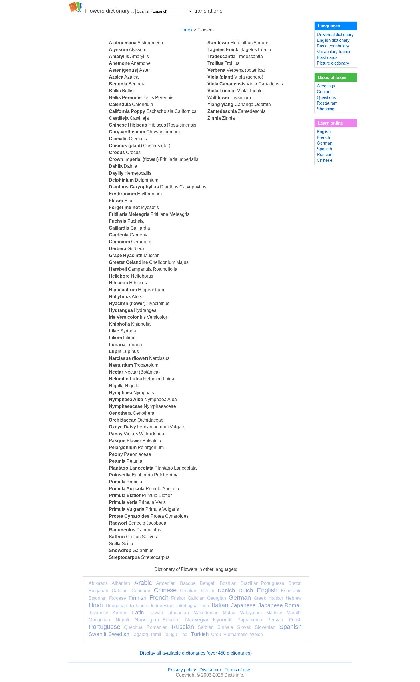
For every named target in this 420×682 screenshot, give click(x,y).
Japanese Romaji (280, 605)
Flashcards (327, 57)
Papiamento (249, 619)
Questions (326, 97)
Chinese (165, 590)
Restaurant (327, 103)
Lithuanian (178, 612)
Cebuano (140, 590)
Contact (324, 91)
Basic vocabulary (333, 46)
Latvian (155, 612)
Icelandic (139, 605)
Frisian (178, 598)
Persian (275, 619)
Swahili (97, 634)
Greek (260, 598)
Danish (226, 590)
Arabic (143, 582)
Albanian (121, 583)
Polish (295, 619)
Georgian (216, 598)
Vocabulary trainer (334, 51)
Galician (196, 598)
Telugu (170, 634)
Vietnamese (235, 634)
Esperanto (291, 590)
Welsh (256, 634)
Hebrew (294, 598)
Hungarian (116, 605)
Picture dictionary (333, 63)
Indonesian (162, 605)
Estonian (98, 598)
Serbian (206, 627)
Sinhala (225, 627)
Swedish (118, 634)
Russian (182, 626)
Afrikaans (98, 583)
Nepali (122, 619)
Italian (220, 605)
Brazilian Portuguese (262, 583)
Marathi (294, 612)
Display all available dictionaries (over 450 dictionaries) (196, 653)
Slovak (244, 627)
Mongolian (99, 619)
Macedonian (206, 612)
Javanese (98, 612)
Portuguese (104, 626)
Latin (138, 612)
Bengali (207, 583)
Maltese (274, 612)
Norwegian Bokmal (157, 620)
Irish (204, 605)
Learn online (330, 123)
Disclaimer (210, 669)
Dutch (246, 590)
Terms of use (237, 669)
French (159, 597)
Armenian (166, 583)
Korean (120, 612)
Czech (207, 590)
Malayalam (250, 612)
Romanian (157, 627)
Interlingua (187, 605)
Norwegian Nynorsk (208, 620)
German (240, 597)
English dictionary (333, 40)
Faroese (117, 598)
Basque (188, 583)
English (267, 590)
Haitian (276, 598)
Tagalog (140, 634)
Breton (295, 583)
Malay (229, 612)
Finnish (138, 598)
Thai (184, 634)
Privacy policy (182, 669)
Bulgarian (98, 590)
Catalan (120, 590)
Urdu (216, 634)
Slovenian (265, 627)
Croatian (188, 590)
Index (187, 29)
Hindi (96, 605)
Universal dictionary (335, 34)
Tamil (155, 634)
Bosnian (228, 583)
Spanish (290, 626)
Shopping (325, 109)
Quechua (133, 627)
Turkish (200, 634)
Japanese (243, 605)
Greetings (326, 86)
